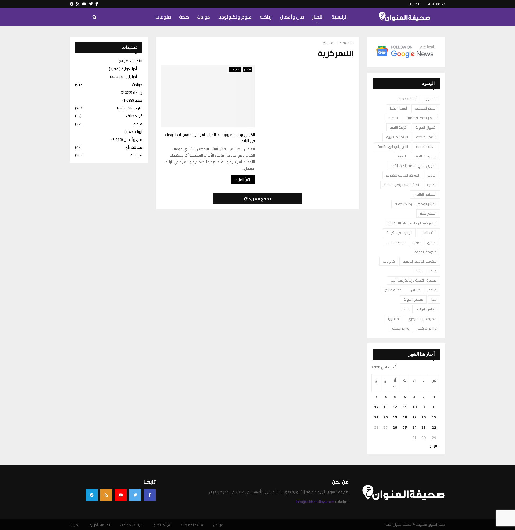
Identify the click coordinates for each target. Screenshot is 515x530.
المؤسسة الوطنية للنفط (401, 184)
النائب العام (428, 232)
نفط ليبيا (394, 319)
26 (395, 427)
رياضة (266, 16)
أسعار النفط (398, 108)
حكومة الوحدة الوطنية (419, 261)
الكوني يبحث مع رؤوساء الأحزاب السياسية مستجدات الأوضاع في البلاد (210, 137)
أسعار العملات (425, 108)
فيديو (137, 123)
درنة (433, 271)
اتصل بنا (414, 4)
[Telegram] (92, 495)
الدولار (431, 175)
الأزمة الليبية (398, 127)
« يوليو (434, 445)
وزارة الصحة (400, 328)
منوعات (163, 16)
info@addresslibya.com (315, 501)
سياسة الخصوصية (192, 524)
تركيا (416, 242)
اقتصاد (394, 117)
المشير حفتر (428, 213)
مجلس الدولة (413, 299)
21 (376, 417)
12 (395, 406)
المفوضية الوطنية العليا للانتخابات (412, 223)
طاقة (432, 290)
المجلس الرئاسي (424, 194)
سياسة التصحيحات (131, 524)
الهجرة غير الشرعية (399, 232)
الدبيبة (402, 156)
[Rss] (106, 495)
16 (423, 417)
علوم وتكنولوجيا (235, 16)
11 (405, 406)
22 (434, 427)
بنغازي (431, 242)
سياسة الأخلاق (162, 524)
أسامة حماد (408, 98)
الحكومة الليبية (425, 156)
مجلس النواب (426, 309)
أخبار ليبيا (235, 69)
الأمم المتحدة (426, 137)
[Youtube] (121, 495)
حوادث (203, 16)
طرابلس (415, 290)
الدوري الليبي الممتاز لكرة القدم (413, 165)
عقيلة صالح (393, 290)
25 (405, 427)
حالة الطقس (395, 242)
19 (395, 417)
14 (376, 406)
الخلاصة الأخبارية (100, 524)
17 (414, 417)
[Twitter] (135, 495)
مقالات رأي (133, 147)
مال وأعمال (292, 16)
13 (385, 406)
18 (405, 417)
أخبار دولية (129, 68)
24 (414, 427)
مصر (406, 309)
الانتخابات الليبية (397, 137)
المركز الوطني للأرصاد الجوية (415, 204)
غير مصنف (134, 115)
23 (423, 427)
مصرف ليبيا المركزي (422, 319)
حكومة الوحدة (425, 252)
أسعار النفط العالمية (421, 117)
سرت (418, 271)
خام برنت (389, 261)
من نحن (218, 524)
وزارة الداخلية (426, 328)
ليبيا (433, 299)
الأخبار (317, 16)
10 (414, 406)
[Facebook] (150, 495)
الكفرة (431, 184)
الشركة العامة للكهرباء (402, 175)
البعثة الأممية (426, 146)
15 (434, 417)
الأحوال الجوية (425, 127)
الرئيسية (340, 16)
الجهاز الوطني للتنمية (393, 146)
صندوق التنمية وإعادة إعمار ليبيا (413, 280)
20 (385, 417)
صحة (184, 16)
